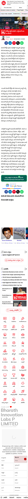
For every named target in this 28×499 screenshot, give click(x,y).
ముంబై (3, 137)
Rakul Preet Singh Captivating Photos (14, 275)
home (1, 497)
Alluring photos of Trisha (7, 290)
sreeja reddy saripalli (6, 13)
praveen (8, 37)
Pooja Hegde (20, 10)
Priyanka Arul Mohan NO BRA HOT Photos (15, 280)
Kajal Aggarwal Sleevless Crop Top (13, 283)
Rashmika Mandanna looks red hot (13, 272)
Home (7, 39)
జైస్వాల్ (24, 145)
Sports (12, 39)
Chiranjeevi (24, 13)
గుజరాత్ (12, 129)
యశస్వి (9, 143)
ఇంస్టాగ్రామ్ (4, 108)
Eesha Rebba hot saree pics (6, 296)
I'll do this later (8, 7)
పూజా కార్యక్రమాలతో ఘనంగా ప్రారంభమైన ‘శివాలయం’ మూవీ (12, 255)
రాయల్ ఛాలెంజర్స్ (6, 70)
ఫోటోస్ (6, 269)
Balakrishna (16, 13)
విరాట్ (10, 59)
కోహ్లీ (6, 48)
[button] (6, 43)
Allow (20, 7)
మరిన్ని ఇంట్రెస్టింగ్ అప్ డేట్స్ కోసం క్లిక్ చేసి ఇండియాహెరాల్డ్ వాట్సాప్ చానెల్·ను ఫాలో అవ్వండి (14, 178)
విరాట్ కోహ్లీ (9, 89)
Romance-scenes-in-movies (8, 10)
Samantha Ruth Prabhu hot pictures (7, 303)
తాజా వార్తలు (7, 252)
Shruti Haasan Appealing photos (12, 277)
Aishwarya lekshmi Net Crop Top (12, 285)
